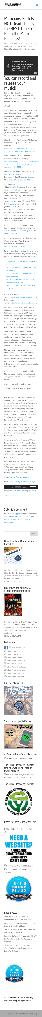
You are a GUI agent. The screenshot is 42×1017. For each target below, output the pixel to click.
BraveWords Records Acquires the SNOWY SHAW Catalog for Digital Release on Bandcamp (20, 939)
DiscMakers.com (14, 204)
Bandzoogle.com (15, 190)
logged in (18, 514)
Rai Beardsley (12, 43)
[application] (21, 487)
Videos (20, 49)
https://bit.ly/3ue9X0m (23, 180)
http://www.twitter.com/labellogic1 (24, 303)
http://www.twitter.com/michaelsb (24, 297)
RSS (14, 495)
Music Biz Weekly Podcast (23, 46)
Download (32, 491)
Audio (33, 43)
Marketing (8, 46)
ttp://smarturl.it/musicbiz (15, 246)
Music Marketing (10, 49)
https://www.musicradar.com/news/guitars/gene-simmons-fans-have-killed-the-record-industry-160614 (21, 164)
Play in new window (19, 491)
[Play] (7, 487)
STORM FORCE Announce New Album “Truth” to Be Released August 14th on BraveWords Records (19, 948)
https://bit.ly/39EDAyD (12, 174)
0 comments (30, 49)
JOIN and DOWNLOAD (12, 581)
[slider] (33, 487)
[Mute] (28, 487)
